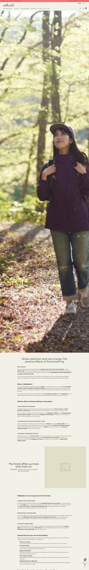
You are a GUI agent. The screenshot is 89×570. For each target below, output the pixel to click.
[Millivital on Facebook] (78, 3)
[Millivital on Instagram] (80, 3)
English (83, 3)
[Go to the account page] (83, 8)
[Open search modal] (80, 8)
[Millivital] (8, 5)
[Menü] (87, 558)
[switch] (85, 565)
